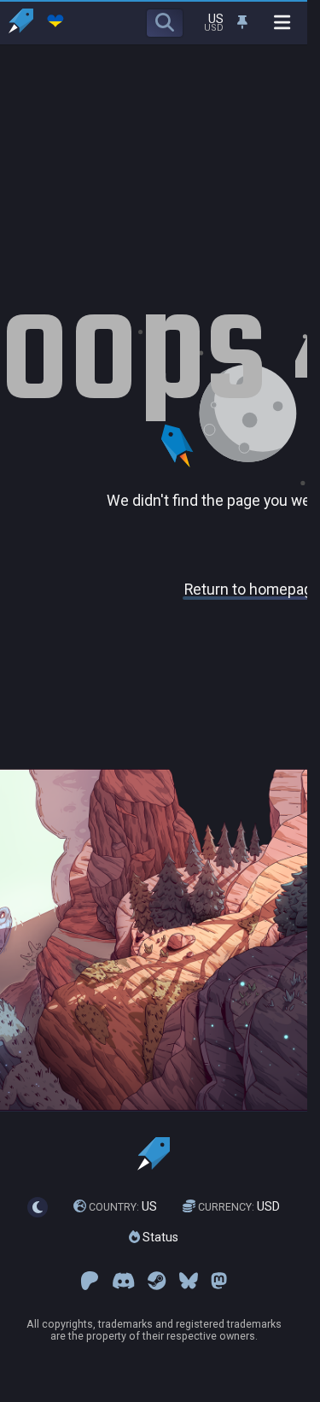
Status (159, 1237)
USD (239, 1206)
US (123, 1206)
